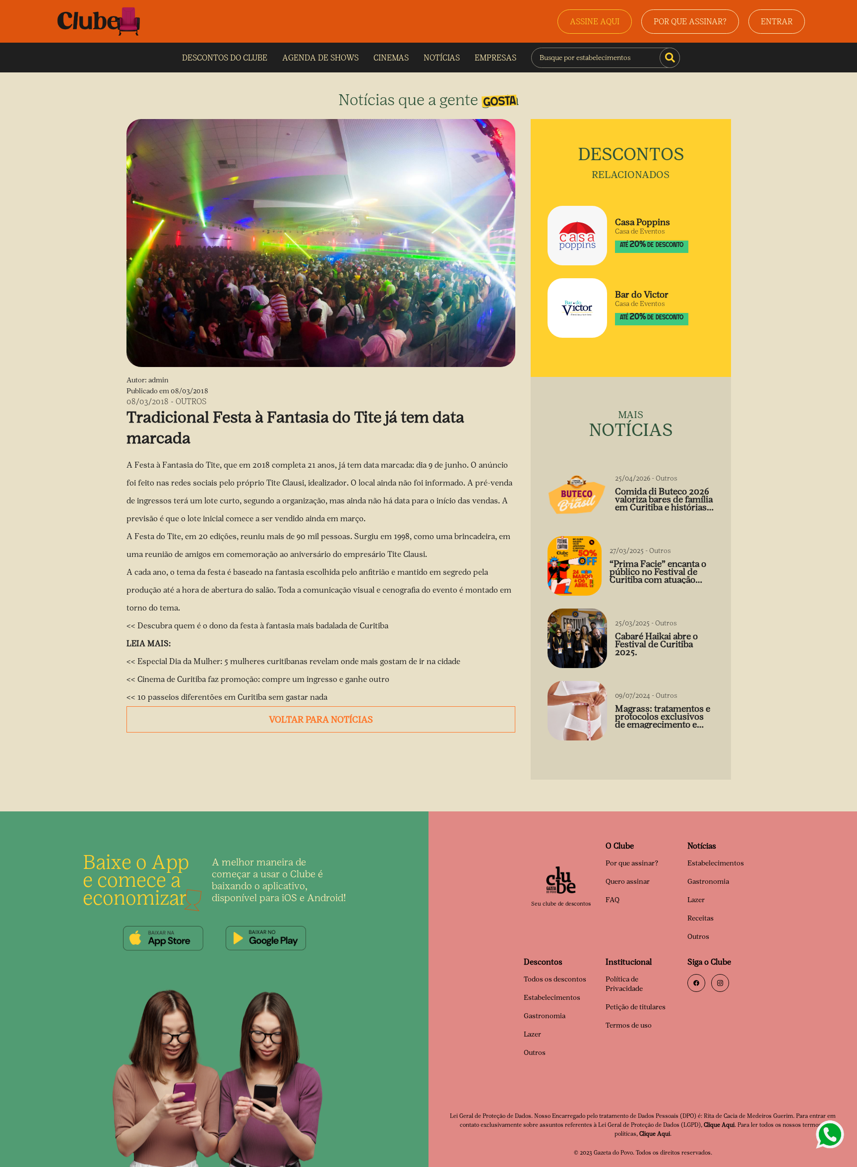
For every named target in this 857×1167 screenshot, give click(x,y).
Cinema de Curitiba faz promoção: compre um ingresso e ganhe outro (263, 679)
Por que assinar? (632, 863)
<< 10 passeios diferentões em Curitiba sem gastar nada (226, 697)
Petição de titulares (636, 1007)
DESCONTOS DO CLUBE (224, 57)
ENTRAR (777, 21)
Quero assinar (628, 881)
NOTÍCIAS (442, 57)
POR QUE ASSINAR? (690, 21)
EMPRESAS (495, 57)
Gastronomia (708, 881)
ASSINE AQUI (594, 21)
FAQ (612, 900)
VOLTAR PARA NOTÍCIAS (321, 719)
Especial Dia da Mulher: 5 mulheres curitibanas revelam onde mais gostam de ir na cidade (298, 661)
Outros (698, 936)
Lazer (696, 900)
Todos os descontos (555, 979)
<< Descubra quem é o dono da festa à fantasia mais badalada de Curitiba (257, 625)
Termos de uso (629, 1025)
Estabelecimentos (715, 863)
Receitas (700, 918)
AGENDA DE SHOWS (320, 57)
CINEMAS (391, 57)
